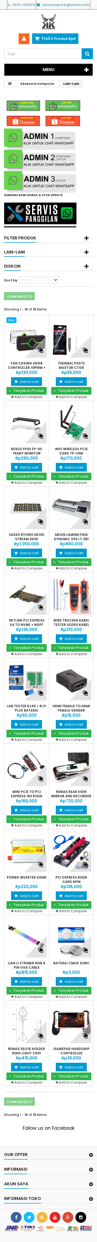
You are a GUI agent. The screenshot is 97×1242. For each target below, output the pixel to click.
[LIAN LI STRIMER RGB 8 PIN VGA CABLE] (26, 937)
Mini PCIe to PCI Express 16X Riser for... (26, 796)
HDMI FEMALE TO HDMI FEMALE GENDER (71, 708)
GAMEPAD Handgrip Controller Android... (71, 1053)
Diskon (12, 266)
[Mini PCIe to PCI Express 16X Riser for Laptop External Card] (26, 766)
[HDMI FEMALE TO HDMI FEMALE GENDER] (71, 680)
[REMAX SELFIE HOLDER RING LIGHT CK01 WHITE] (26, 1023)
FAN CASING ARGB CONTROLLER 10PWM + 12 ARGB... (27, 367)
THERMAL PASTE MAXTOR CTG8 (71, 365)
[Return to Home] (10, 83)
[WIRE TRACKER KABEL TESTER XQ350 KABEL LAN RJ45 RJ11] (71, 594)
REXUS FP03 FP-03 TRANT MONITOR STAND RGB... (26, 453)
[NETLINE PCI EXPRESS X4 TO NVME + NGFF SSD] (26, 594)
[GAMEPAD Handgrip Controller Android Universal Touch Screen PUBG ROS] (71, 1023)
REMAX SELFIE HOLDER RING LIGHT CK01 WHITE (26, 1053)
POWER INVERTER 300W (26, 877)
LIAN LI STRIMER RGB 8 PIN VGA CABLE (26, 965)
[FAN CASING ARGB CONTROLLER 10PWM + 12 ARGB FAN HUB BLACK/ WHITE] (26, 337)
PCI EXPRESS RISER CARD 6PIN (71, 879)
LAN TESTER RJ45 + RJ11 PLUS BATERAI (26, 708)
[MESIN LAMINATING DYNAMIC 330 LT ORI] (71, 509)
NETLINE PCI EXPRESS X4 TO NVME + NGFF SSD (26, 624)
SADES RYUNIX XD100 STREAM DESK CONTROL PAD (26, 539)
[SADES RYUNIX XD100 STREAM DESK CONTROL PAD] (26, 509)
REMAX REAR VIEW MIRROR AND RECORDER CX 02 (71, 796)
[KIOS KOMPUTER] (48, 21)
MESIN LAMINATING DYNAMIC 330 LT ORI (71, 537)
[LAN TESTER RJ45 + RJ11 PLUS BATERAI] (26, 680)
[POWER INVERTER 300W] (26, 851)
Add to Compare (28, 397)
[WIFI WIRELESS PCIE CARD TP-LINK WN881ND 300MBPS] (71, 423)
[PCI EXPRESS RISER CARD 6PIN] (71, 851)
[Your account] (24, 38)
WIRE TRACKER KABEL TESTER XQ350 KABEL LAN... (71, 624)
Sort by (11, 280)
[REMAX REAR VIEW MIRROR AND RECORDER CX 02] (71, 766)
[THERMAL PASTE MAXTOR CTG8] (71, 337)
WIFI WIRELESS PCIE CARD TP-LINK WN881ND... (71, 453)
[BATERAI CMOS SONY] (71, 937)
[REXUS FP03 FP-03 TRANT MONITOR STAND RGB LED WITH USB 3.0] (26, 423)
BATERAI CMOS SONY (71, 963)
